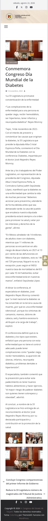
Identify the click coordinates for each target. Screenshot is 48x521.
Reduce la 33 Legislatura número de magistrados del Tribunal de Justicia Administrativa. (24, 494)
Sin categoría (12, 62)
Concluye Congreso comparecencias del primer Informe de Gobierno (24, 481)
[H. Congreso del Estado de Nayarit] (24, 11)
